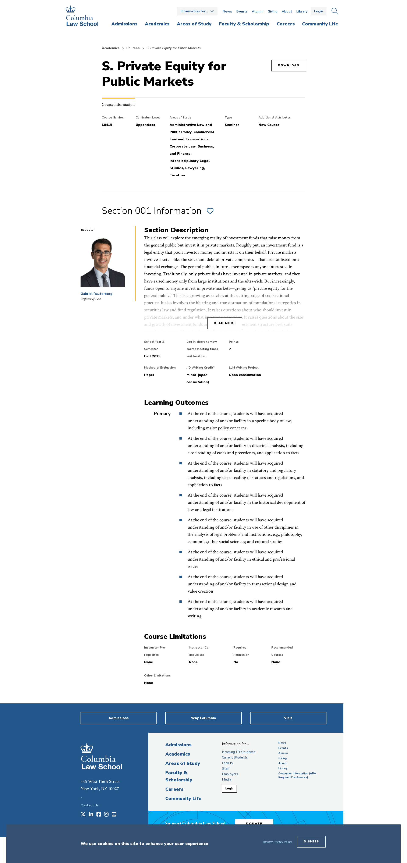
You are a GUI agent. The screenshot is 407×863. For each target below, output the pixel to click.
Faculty (227, 763)
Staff (225, 768)
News (227, 11)
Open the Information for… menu (197, 11)
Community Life (183, 798)
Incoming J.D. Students (238, 752)
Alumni (257, 11)
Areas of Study (182, 763)
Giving (272, 11)
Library (301, 11)
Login (318, 11)
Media (226, 779)
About (287, 11)
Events (242, 11)
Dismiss (311, 842)
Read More (225, 323)
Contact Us (90, 805)
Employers (230, 774)
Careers (174, 789)
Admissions (178, 745)
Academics (111, 48)
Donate (254, 824)
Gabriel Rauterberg (96, 293)
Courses (133, 48)
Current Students (235, 757)
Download (289, 65)
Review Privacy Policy (277, 842)
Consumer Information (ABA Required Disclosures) (297, 775)
